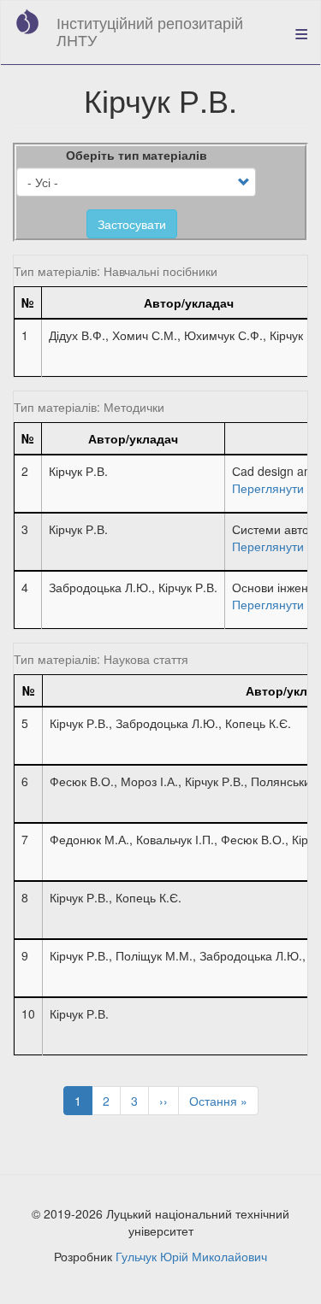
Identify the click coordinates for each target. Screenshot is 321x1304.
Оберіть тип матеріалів (136, 154)
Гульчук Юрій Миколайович (191, 1256)
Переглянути (268, 487)
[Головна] (27, 21)
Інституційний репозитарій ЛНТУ (149, 30)
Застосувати (132, 223)
